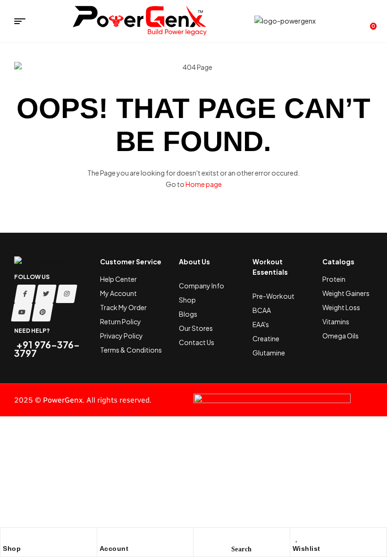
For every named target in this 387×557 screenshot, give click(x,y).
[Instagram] (66, 294)
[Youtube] (22, 312)
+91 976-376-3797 (47, 348)
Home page (203, 184)
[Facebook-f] (25, 294)
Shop (12, 548)
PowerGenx (63, 400)
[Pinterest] (42, 312)
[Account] (104, 537)
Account (114, 548)
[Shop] (7, 537)
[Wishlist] (297, 537)
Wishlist (306, 548)
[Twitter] (46, 294)
